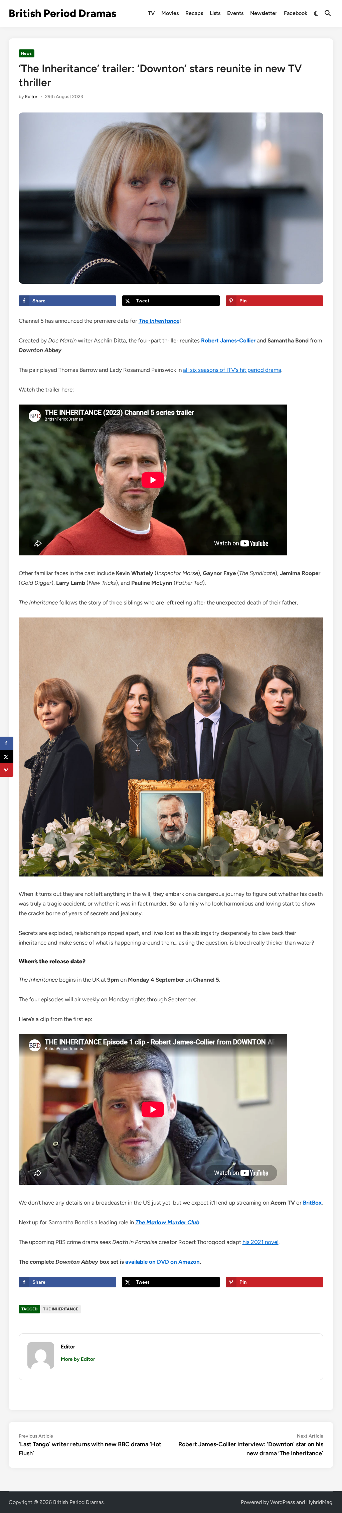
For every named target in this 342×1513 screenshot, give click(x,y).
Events (235, 13)
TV (151, 13)
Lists (215, 13)
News (26, 53)
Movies (170, 13)
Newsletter (263, 13)
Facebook (295, 13)
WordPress (282, 1502)
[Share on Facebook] (6, 743)
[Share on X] (6, 756)
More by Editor (78, 1359)
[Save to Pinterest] (6, 770)
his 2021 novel (260, 1242)
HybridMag (319, 1502)
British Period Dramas (62, 13)
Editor (31, 96)
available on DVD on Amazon (162, 1261)
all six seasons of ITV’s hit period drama (232, 369)
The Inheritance (60, 1309)
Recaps (194, 13)
